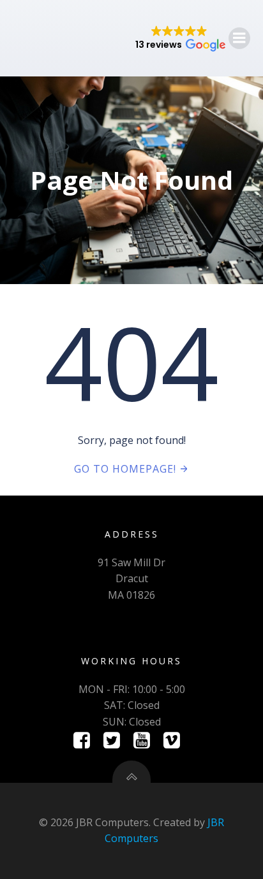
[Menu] (239, 38)
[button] (179, 38)
